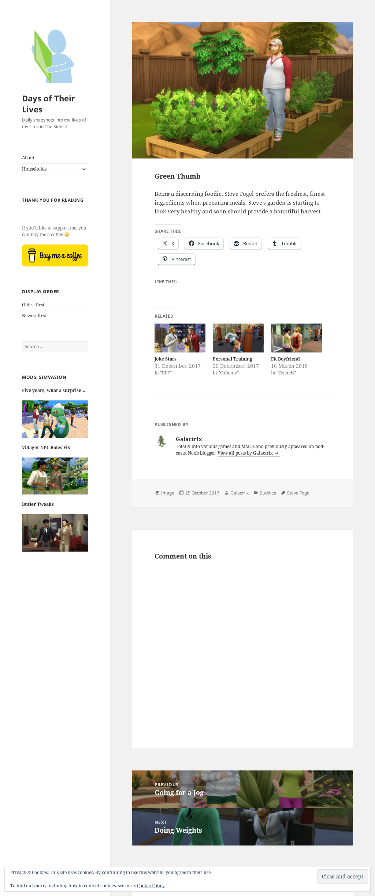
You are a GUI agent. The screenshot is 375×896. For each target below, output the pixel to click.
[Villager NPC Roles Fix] (55, 479)
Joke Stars (166, 359)
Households (34, 169)
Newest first (34, 316)
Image (167, 493)
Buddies (268, 493)
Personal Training (232, 359)
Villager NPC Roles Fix (46, 447)
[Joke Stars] (180, 338)
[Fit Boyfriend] (296, 338)
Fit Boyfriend (285, 359)
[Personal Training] (238, 338)
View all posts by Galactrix (246, 453)
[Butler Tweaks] (55, 536)
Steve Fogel (299, 493)
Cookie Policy (151, 885)
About (28, 157)
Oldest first (33, 305)
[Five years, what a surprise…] (55, 422)
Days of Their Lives (48, 104)
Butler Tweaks (38, 504)
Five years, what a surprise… (53, 390)
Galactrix (239, 493)
